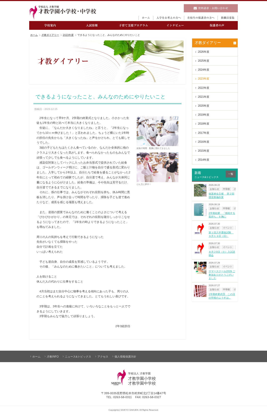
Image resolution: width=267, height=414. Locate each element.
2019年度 (203, 114)
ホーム (34, 35)
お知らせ (214, 189)
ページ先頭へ (259, 408)
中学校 (226, 189)
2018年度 (203, 123)
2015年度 (203, 150)
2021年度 (203, 96)
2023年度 (68, 35)
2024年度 (203, 69)
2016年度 (203, 141)
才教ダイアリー (50, 35)
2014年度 (203, 159)
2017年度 (203, 132)
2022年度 (203, 87)
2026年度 (203, 51)
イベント (227, 227)
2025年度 (203, 60)
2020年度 (203, 105)
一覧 (230, 174)
